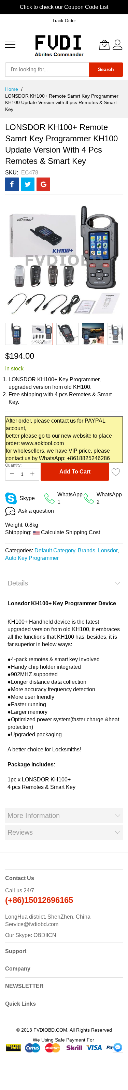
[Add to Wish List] (116, 472)
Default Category (54, 550)
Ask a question (36, 511)
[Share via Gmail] (43, 184)
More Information (34, 815)
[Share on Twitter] (27, 184)
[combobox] (47, 69)
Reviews (20, 832)
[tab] (64, 583)
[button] (16, 334)
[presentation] (7, 7)
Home (12, 89)
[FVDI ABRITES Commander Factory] (58, 45)
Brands (86, 550)
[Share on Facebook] (12, 184)
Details (18, 583)
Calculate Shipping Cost (70, 532)
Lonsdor (107, 550)
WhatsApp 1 (70, 498)
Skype (27, 498)
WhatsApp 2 (109, 498)
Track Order (64, 20)
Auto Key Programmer (32, 558)
